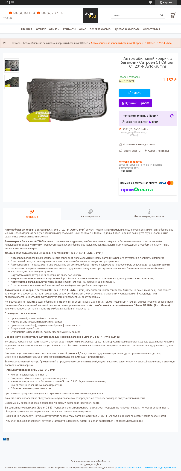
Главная (26, 29)
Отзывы (54, 29)
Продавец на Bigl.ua (90, 464)
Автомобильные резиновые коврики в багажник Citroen (55, 43)
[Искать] (162, 15)
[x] (8, 439)
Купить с (131, 103)
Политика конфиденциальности (160, 467)
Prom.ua (106, 461)
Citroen (16, 43)
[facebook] (4, 439)
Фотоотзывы (151, 29)
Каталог (41, 29)
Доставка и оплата (127, 29)
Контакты (69, 29)
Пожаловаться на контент (129, 467)
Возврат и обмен (100, 29)
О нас (82, 29)
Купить (136, 93)
